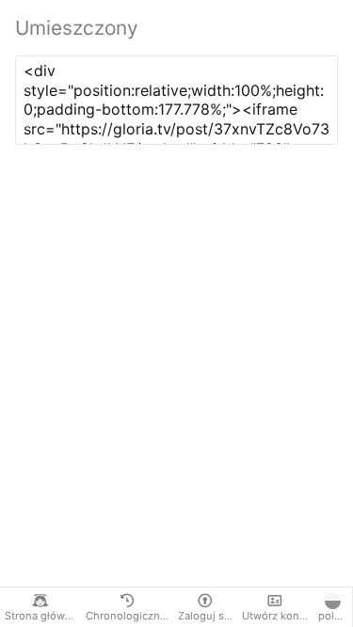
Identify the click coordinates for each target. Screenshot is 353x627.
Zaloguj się (205, 615)
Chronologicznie (127, 615)
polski (333, 615)
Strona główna (41, 615)
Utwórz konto (276, 615)
